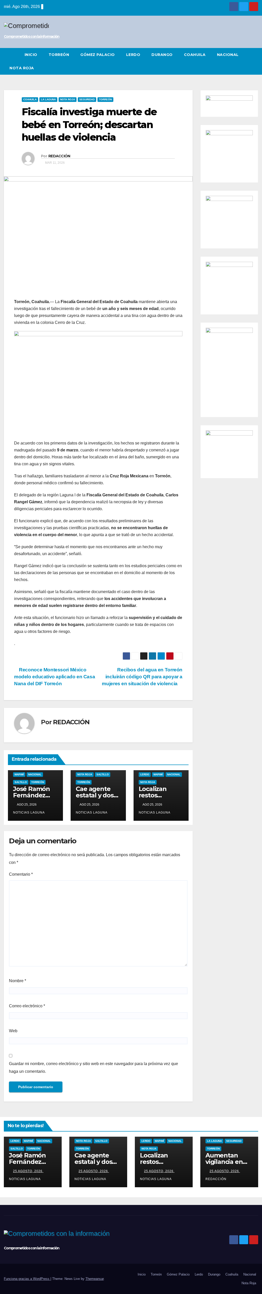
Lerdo (133, 54)
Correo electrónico (27, 1006)
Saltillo (21, 782)
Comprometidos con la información (31, 36)
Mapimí (19, 774)
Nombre (17, 981)
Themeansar (94, 1279)
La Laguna (48, 99)
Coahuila (195, 54)
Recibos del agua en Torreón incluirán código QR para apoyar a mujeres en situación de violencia (142, 676)
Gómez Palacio (97, 54)
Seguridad (87, 99)
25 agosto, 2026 (28, 1171)
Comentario (21, 874)
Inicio (31, 54)
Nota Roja (21, 68)
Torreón (59, 54)
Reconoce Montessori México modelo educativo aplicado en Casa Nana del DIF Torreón (54, 676)
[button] (254, 61)
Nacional (228, 54)
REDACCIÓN (59, 156)
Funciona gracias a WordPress (27, 1279)
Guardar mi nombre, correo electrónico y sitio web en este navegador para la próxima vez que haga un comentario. (93, 1067)
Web (13, 1031)
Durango (162, 54)
